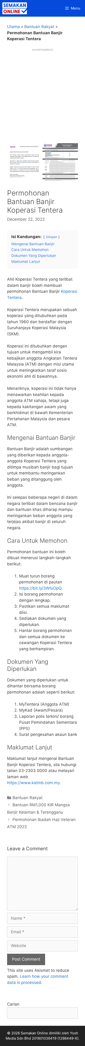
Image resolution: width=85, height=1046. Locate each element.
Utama (13, 26)
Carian (13, 1004)
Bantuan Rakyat (39, 26)
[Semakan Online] (15, 8)
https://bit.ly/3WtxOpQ (40, 588)
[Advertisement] (42, 94)
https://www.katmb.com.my (33, 782)
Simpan (51, 237)
